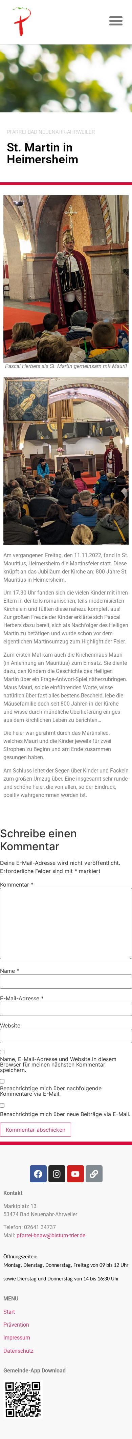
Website (10, 1025)
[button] (116, 21)
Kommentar (17, 884)
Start (9, 1312)
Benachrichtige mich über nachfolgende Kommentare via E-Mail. (51, 1091)
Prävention (16, 1325)
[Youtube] (75, 1173)
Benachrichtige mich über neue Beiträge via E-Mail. (65, 1114)
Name (9, 970)
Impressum (16, 1337)
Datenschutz (18, 1351)
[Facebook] (38, 1173)
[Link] (94, 1173)
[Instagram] (56, 1173)
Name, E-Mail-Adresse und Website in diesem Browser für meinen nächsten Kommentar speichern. (58, 1064)
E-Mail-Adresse (22, 998)
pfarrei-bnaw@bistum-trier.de (51, 1235)
